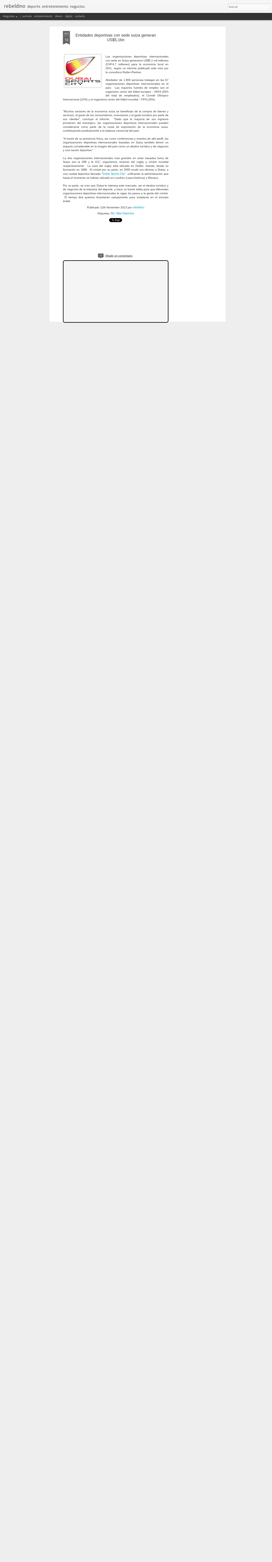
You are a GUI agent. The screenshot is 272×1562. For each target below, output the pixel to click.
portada (27, 16)
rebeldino (138, 207)
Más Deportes (125, 213)
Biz (113, 213)
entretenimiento (43, 16)
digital (68, 16)
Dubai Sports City (114, 174)
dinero (59, 16)
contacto (80, 16)
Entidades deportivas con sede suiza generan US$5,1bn (115, 37)
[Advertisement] (190, 93)
